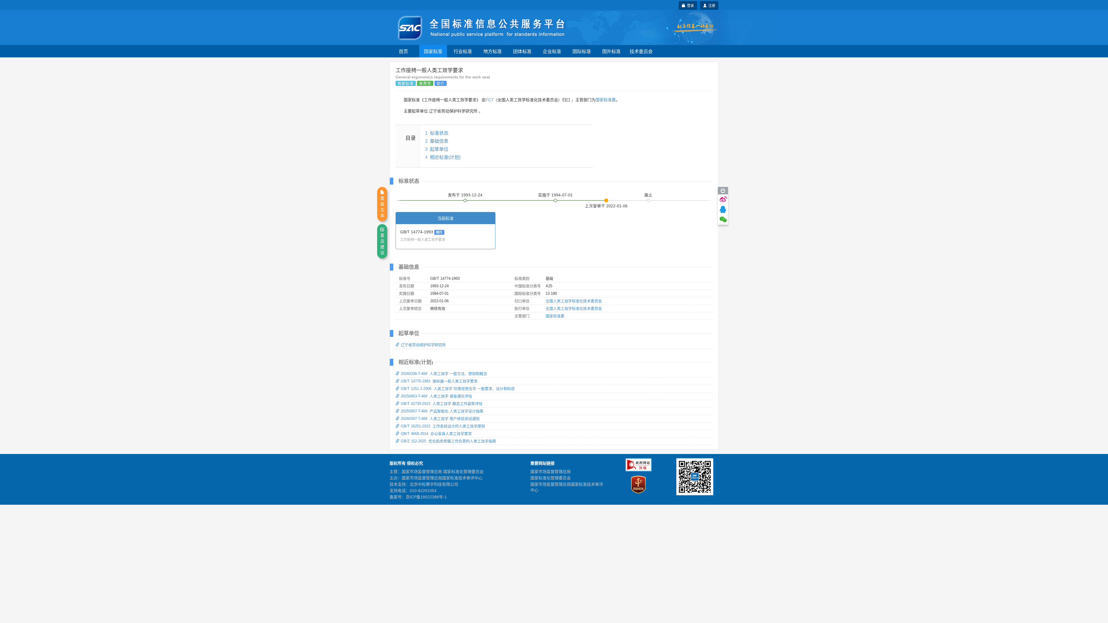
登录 (689, 5)
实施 (555, 195)
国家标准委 (606, 99)
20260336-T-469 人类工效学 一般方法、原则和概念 (444, 373)
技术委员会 (641, 51)
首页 (403, 51)
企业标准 (552, 51)
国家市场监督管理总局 (550, 471)
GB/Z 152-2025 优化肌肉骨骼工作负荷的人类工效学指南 (448, 441)
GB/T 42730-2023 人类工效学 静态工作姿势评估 (441, 403)
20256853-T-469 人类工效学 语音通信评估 (436, 396)
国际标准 (581, 51)
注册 (711, 5)
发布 (465, 195)
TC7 (489, 99)
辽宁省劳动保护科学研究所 (423, 345)
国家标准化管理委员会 (550, 478)
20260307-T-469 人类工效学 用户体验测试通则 (440, 418)
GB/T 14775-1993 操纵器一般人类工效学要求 (439, 381)
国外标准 (611, 51)
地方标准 (492, 51)
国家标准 (433, 51)
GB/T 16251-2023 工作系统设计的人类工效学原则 (443, 426)
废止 (648, 195)
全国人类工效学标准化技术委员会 (574, 301)
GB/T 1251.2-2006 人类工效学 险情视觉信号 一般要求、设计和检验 (458, 388)
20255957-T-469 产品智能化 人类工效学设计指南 (442, 411)
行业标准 (463, 51)
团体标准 (522, 51)
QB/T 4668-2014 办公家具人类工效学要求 (436, 433)
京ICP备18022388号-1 (426, 497)
